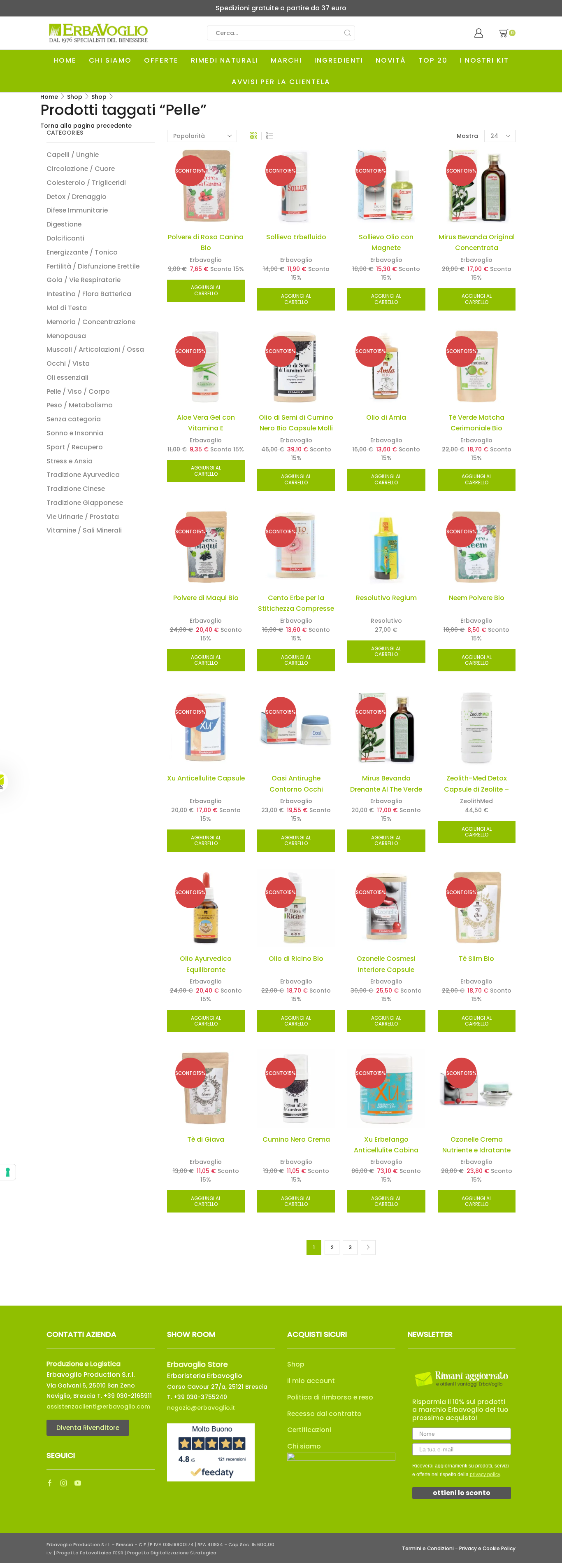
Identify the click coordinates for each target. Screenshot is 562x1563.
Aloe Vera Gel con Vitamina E (206, 423)
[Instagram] (63, 1483)
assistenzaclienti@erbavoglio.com (98, 1406)
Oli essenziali (67, 377)
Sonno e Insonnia (74, 433)
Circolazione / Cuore (80, 168)
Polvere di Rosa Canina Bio (206, 242)
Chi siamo (304, 1446)
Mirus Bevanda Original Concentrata (477, 242)
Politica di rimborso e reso (330, 1397)
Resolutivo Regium (386, 598)
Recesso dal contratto (324, 1413)
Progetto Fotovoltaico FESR (90, 1552)
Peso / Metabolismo (79, 405)
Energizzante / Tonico (82, 252)
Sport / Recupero (74, 447)
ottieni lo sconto (461, 1493)
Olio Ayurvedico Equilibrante (206, 964)
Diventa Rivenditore (87, 1427)
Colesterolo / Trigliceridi (86, 182)
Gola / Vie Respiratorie (83, 280)
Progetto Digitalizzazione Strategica (171, 1552)
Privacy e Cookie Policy (487, 1548)
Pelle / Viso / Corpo (78, 391)
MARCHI (286, 60)
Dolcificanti (65, 238)
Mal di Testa (66, 308)
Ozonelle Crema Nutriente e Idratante (476, 1145)
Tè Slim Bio (476, 958)
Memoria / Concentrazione (90, 322)
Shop (74, 97)
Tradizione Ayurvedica (83, 474)
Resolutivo (386, 621)
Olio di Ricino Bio (296, 958)
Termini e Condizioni (428, 1548)
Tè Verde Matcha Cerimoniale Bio (476, 423)
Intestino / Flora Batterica (88, 294)
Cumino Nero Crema (296, 1139)
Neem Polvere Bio (476, 598)
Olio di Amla (386, 417)
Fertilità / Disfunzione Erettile (92, 266)
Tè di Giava (205, 1139)
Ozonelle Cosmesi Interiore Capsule (386, 964)
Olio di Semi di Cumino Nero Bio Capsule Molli (296, 423)
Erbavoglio (206, 260)
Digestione (63, 224)
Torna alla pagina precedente (86, 125)
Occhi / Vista (68, 363)
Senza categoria (73, 419)
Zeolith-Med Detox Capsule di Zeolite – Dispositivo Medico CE (476, 789)
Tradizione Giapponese (84, 502)
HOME (65, 60)
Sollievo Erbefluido (296, 237)
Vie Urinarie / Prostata (82, 516)
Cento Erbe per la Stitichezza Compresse (296, 603)
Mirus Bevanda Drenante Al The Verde (386, 783)
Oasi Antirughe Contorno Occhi (296, 783)
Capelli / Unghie (72, 154)
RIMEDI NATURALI (224, 60)
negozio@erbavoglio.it (201, 1408)
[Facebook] (49, 1483)
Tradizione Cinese (75, 488)
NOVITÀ (391, 60)
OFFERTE (161, 60)
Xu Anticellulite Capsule (206, 778)
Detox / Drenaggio (76, 196)
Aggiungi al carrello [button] (206, 290)
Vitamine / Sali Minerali (84, 530)
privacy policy (485, 1474)
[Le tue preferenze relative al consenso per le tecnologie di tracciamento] (8, 1172)
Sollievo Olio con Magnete (386, 242)
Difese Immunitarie (77, 210)
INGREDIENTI (338, 60)
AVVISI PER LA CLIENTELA (281, 81)
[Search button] (348, 33)
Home (49, 97)
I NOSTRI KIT (484, 60)
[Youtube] (77, 1483)
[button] (19, 782)
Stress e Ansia (69, 461)
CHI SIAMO (110, 60)
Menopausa (66, 336)
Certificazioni (309, 1430)
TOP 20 (433, 60)
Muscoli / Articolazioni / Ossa (95, 349)
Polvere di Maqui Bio (206, 598)
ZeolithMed (476, 801)
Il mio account (311, 1380)
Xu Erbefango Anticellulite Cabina (386, 1145)
